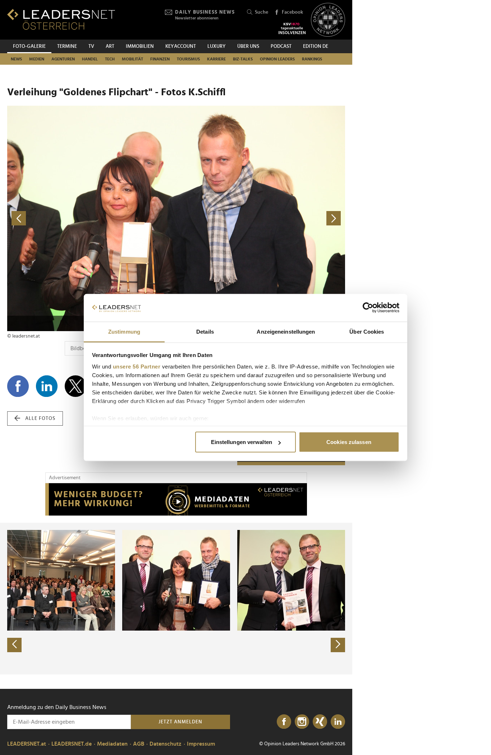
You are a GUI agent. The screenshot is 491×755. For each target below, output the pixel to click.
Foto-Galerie (29, 46)
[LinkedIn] (338, 722)
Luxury (216, 46)
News (16, 59)
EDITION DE (315, 46)
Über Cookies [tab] (366, 331)
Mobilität (132, 59)
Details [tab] (205, 331)
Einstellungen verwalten (241, 442)
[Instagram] (302, 722)
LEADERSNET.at (26, 744)
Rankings (312, 59)
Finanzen (160, 59)
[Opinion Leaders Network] (328, 20)
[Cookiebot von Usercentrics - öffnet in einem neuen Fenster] (367, 307)
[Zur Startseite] (61, 19)
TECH (110, 59)
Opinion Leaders (277, 59)
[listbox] (176, 598)
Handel (90, 59)
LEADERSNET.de (71, 744)
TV (91, 46)
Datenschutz (166, 744)
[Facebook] (284, 722)
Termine (67, 46)
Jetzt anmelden (180, 721)
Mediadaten (112, 744)
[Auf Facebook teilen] (18, 386)
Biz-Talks (243, 59)
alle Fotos (40, 418)
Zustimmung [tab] (124, 331)
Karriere (216, 59)
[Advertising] (176, 499)
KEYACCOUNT (180, 46)
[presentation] (14, 645)
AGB (138, 744)
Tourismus (188, 59)
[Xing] (320, 722)
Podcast (281, 46)
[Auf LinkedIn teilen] (47, 386)
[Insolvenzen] (292, 28)
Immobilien (140, 46)
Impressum (201, 744)
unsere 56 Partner (137, 366)
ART (110, 46)
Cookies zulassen (348, 442)
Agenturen (63, 59)
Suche (261, 12)
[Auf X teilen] (75, 386)
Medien (36, 59)
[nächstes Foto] (260, 218)
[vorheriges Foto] (91, 218)
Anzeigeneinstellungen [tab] (286, 331)
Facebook (292, 12)
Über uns (248, 46)
